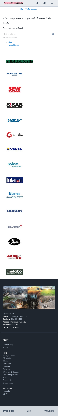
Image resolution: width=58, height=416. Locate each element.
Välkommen (31, 9)
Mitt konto (7, 364)
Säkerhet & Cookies (11, 372)
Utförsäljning (8, 345)
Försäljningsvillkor (10, 375)
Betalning (6, 369)
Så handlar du (8, 358)
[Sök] (53, 34)
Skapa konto (8, 383)
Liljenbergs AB (8, 314)
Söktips (6, 361)
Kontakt (6, 347)
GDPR (5, 394)
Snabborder (7, 380)
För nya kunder (9, 356)
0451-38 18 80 (16, 319)
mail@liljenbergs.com (18, 316)
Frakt (5, 377)
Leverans (6, 367)
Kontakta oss (13, 45)
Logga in (6, 391)
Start (22, 9)
